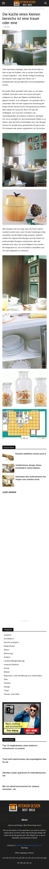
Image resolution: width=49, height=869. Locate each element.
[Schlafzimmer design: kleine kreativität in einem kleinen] (8, 468)
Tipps (6, 690)
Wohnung (8, 653)
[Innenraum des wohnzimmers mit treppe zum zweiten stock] (8, 481)
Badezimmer (9, 646)
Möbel (7, 672)
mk (23, 858)
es (27, 863)
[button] (45, 3)
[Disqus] (24, 525)
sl (32, 858)
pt (24, 863)
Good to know (9, 447)
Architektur (9, 638)
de (21, 863)
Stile (6, 679)
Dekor (6, 649)
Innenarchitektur (11, 664)
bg (45, 858)
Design (7, 686)
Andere (7, 657)
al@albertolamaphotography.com (29, 845)
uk (42, 858)
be (8, 858)
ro (26, 858)
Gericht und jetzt (11, 642)
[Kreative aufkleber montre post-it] (8, 456)
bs (38, 858)
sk (29, 858)
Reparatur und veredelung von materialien (23, 675)
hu (11, 858)
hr (14, 858)
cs (17, 858)
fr (18, 863)
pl (20, 858)
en (4, 858)
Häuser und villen (11, 694)
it (30, 863)
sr (35, 858)
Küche (6, 668)
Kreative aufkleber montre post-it (30, 454)
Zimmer (7, 683)
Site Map (24, 848)
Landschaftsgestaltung (14, 661)
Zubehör (8, 635)
